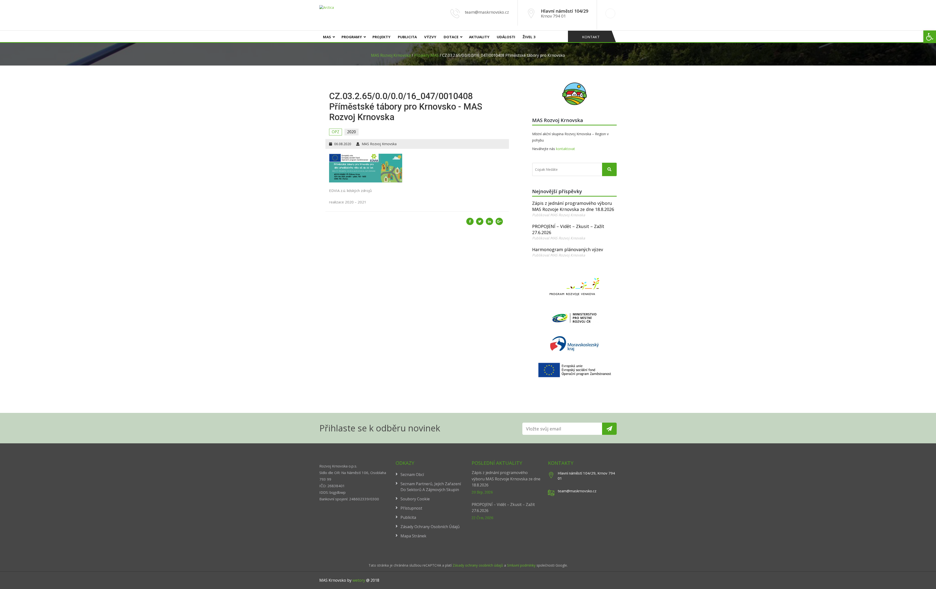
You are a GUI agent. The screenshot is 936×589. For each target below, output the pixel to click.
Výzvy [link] (430, 36)
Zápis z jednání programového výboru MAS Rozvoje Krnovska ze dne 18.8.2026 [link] (573, 206)
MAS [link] (327, 36)
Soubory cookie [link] (415, 499)
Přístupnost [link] (411, 508)
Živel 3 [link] (529, 36)
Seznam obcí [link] (412, 474)
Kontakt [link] (591, 36)
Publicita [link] (407, 36)
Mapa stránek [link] (413, 536)
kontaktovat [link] (565, 148)
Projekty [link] (381, 36)
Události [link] (506, 36)
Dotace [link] (451, 36)
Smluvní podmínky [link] (521, 565)
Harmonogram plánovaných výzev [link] (567, 249)
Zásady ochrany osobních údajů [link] (430, 526)
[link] (929, 36)
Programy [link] (351, 36)
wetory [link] (358, 580)
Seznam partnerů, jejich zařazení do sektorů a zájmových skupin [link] (430, 486)
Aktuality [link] (479, 36)
